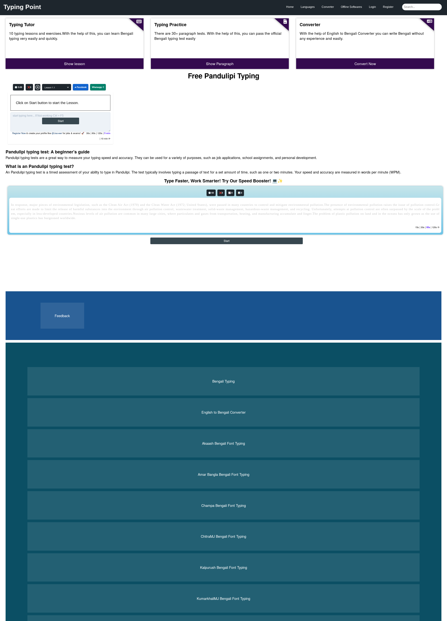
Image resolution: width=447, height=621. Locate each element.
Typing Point (22, 6)
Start (61, 121)
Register (388, 6)
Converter (328, 6)
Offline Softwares (351, 6)
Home (290, 6)
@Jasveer (57, 133)
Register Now (19, 133)
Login (372, 6)
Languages (308, 6)
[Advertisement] (32, 269)
